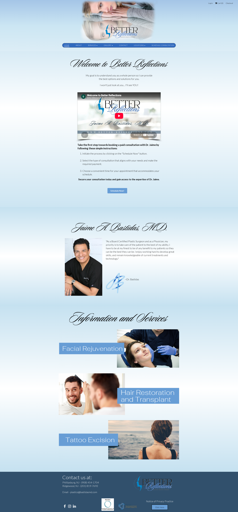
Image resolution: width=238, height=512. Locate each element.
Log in (210, 3)
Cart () (220, 3)
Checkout (229, 3)
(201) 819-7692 (89, 485)
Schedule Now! (117, 191)
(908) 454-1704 (90, 482)
